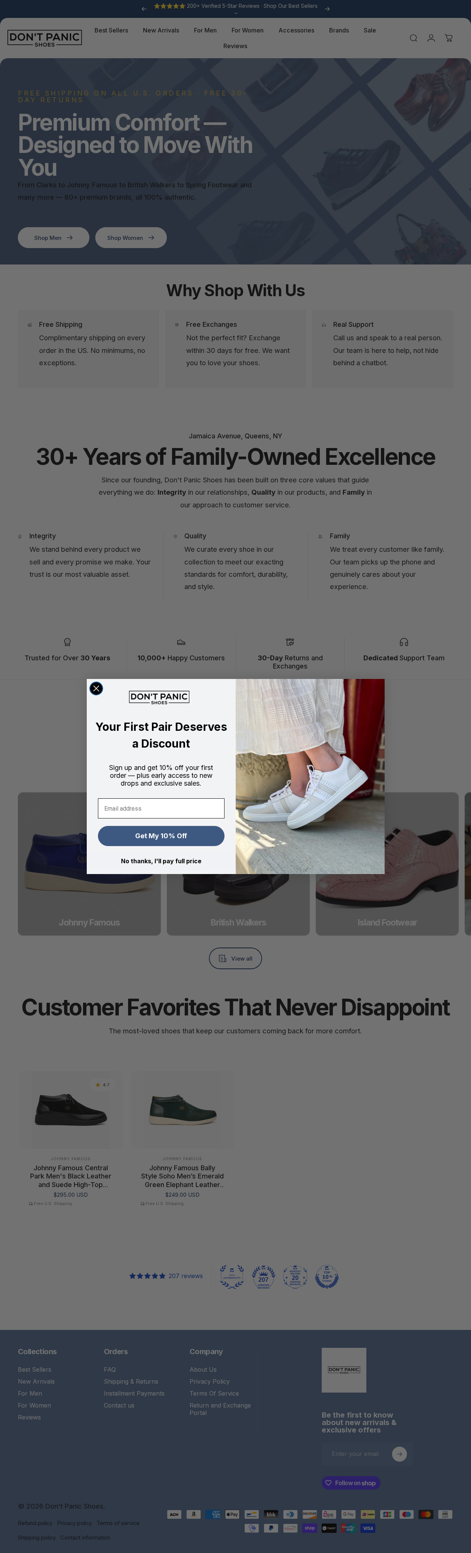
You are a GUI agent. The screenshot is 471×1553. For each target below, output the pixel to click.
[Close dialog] (96, 688)
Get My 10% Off (161, 836)
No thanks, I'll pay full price (161, 861)
